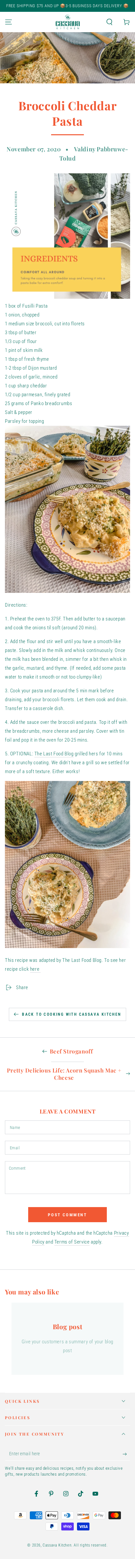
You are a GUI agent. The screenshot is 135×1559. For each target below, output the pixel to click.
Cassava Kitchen (57, 1545)
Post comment (67, 1214)
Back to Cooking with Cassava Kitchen (71, 1014)
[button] (109, 22)
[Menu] (8, 22)
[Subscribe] (126, 1454)
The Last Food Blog (54, 754)
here (34, 969)
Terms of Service (72, 1242)
